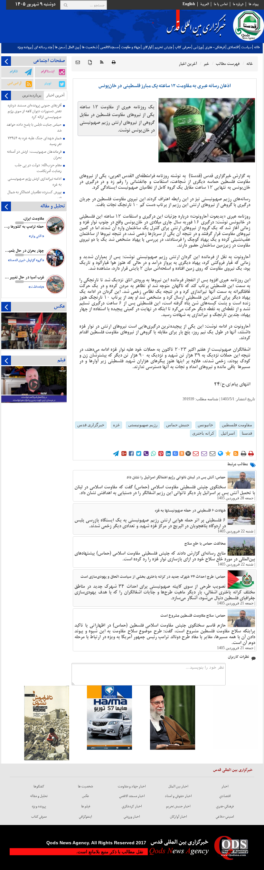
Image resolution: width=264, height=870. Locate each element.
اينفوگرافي (85, 817)
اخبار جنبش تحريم (178, 806)
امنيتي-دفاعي (225, 817)
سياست (246, 47)
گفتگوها (38, 786)
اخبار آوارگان (178, 817)
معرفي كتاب (183, 47)
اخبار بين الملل (178, 786)
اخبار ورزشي (132, 817)
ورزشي (197, 47)
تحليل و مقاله (39, 796)
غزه (116, 424)
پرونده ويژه (24, 47)
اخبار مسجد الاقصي (132, 796)
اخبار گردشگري (132, 806)
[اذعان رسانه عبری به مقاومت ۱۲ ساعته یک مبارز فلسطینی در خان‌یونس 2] (206, 130)
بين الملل (73, 47)
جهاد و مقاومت (130, 47)
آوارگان (147, 47)
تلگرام (14, 71)
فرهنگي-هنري (225, 806)
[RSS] (102, 62)
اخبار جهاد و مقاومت (132, 786)
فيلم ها (85, 806)
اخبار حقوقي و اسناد (178, 796)
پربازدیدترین (31, 95)
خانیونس (205, 424)
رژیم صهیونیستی (142, 424)
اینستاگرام (47, 71)
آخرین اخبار (55, 95)
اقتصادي (233, 47)
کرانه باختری (203, 433)
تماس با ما (221, 4)
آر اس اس (14, 83)
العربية (204, 4)
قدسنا (247, 433)
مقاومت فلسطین (237, 424)
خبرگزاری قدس (90, 424)
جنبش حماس (177, 424)
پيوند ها (254, 4)
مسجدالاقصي (109, 47)
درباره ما (238, 4)
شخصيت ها (90, 47)
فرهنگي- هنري (215, 47)
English (189, 4)
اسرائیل (228, 433)
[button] (77, 62)
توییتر (47, 83)
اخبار (225, 786)
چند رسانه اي (43, 47)
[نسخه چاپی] (114, 62)
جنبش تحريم (163, 47)
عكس (85, 796)
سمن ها (60, 47)
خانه (257, 47)
